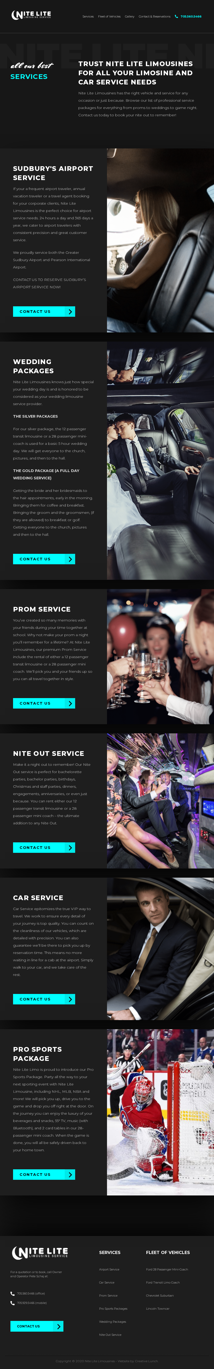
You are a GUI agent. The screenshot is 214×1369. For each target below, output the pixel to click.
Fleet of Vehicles (109, 16)
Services (88, 16)
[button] (44, 311)
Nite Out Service (110, 1335)
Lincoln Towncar (157, 1308)
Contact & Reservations (154, 16)
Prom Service (108, 1295)
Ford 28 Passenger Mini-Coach (167, 1269)
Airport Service (109, 1269)
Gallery (129, 16)
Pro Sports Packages (113, 1308)
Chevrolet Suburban (160, 1295)
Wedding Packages (112, 1322)
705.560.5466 (191, 16)
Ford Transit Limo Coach (163, 1282)
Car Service (106, 1282)
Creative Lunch (146, 1361)
